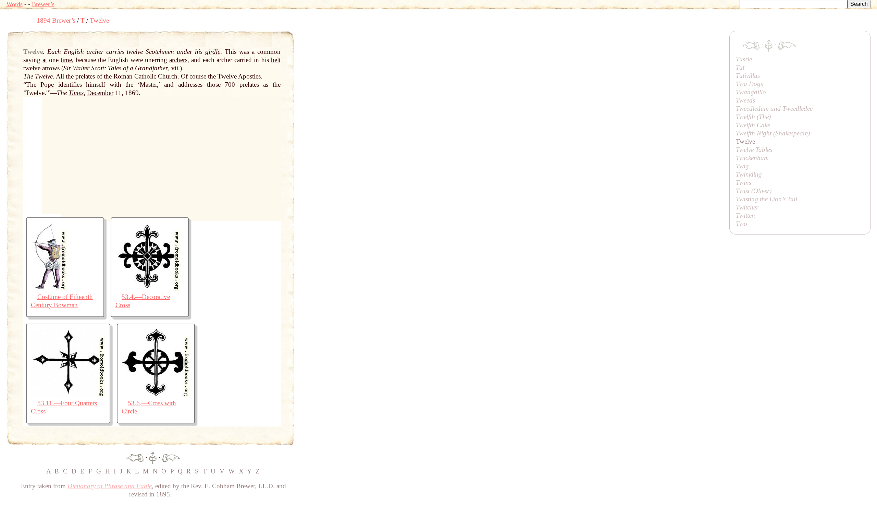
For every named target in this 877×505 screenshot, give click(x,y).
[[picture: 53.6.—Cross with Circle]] (156, 394)
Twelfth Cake (753, 125)
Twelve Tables (754, 149)
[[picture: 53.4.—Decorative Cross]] (148, 288)
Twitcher (747, 207)
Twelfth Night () (773, 133)
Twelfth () (753, 116)
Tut (740, 67)
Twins (743, 182)
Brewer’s (43, 4)
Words (15, 4)
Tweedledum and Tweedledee (774, 108)
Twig (742, 166)
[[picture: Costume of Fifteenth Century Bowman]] (49, 288)
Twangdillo (751, 92)
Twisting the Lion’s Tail (766, 199)
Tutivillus (748, 75)
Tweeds (745, 100)
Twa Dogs (749, 83)
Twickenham (752, 157)
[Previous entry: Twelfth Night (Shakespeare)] (135, 457)
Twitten (745, 215)
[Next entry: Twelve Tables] (171, 457)
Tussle (744, 59)
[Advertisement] (419, 46)
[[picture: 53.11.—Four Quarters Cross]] (68, 394)
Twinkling (749, 174)
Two (741, 223)
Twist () (753, 190)
